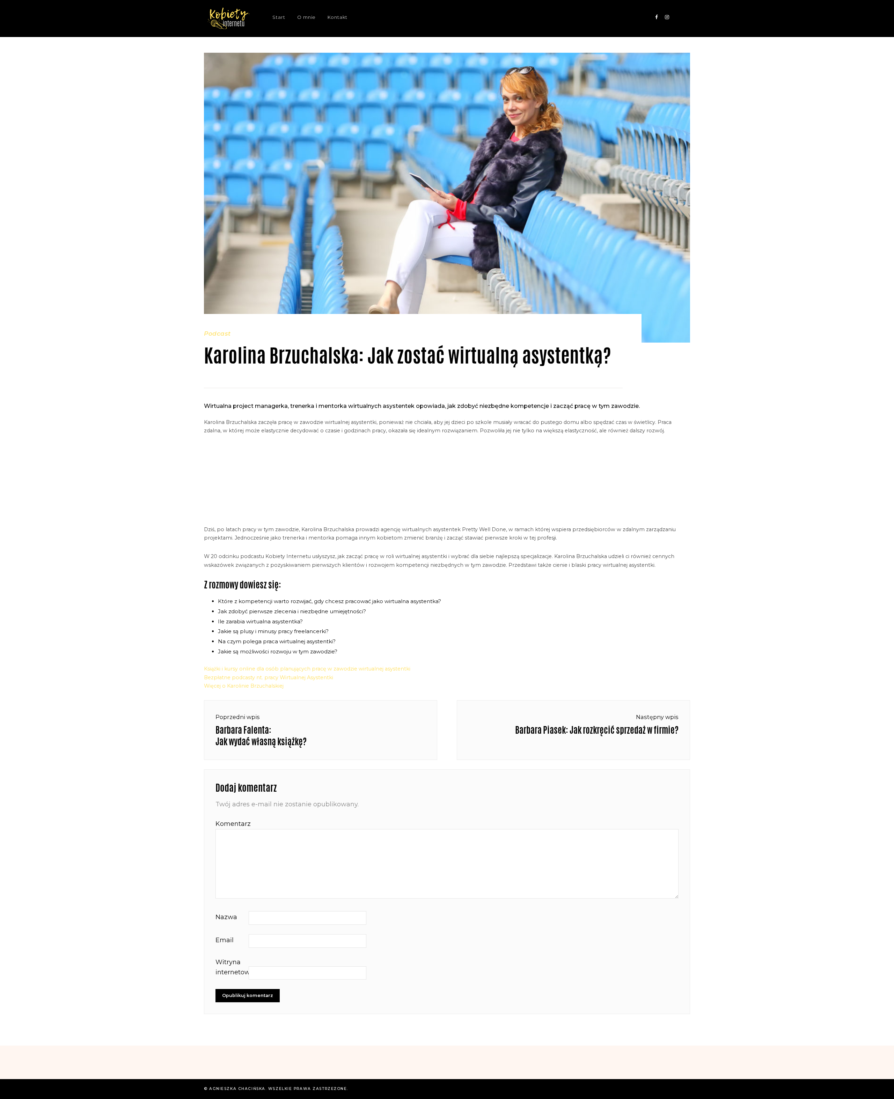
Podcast (217, 333)
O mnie (306, 17)
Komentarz (231, 824)
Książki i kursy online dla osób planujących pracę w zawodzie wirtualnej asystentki (307, 669)
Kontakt (337, 17)
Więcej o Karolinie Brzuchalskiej (244, 686)
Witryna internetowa (231, 967)
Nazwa (226, 917)
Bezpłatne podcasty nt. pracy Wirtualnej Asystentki (268, 677)
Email (224, 940)
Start (278, 17)
